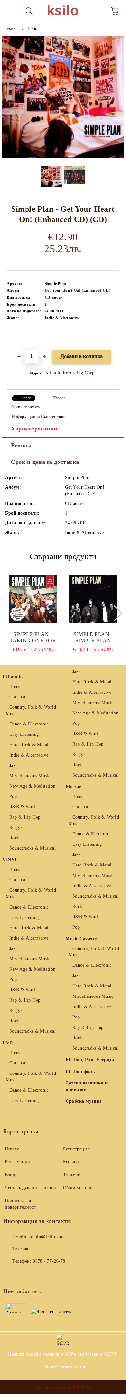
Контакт (71, 1162)
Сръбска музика (84, 1101)
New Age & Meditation (32, 786)
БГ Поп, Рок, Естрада (90, 1059)
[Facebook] (11, 1274)
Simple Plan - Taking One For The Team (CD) (33, 637)
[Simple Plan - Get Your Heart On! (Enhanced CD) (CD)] (63, 156)
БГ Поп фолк (80, 1071)
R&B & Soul (22, 806)
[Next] (114, 613)
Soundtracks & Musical (32, 848)
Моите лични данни (65, 1367)
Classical (18, 696)
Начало (10, 29)
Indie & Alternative (28, 755)
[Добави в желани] (114, 339)
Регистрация (76, 1149)
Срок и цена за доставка (45, 462)
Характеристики (34, 428)
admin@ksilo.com (47, 1236)
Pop (13, 796)
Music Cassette (81, 938)
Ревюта (21, 445)
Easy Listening (24, 734)
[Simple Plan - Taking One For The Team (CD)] (33, 599)
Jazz (13, 765)
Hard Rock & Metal (28, 744)
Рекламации (17, 1162)
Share (26, 398)
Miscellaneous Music (29, 775)
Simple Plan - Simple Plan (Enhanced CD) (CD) (93, 637)
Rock (14, 837)
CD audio (29, 29)
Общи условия (78, 1187)
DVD (8, 1042)
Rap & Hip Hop (25, 817)
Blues (14, 686)
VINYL (10, 859)
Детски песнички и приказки (87, 1086)
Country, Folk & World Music (31, 710)
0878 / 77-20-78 (49, 1261)
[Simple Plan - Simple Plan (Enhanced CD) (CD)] (93, 599)
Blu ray (73, 786)
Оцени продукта (25, 407)
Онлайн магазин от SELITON (63, 1388)
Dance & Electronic (29, 724)
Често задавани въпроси (30, 1187)
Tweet (59, 398)
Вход (10, 1174)
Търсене (71, 1174)
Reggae (16, 827)
